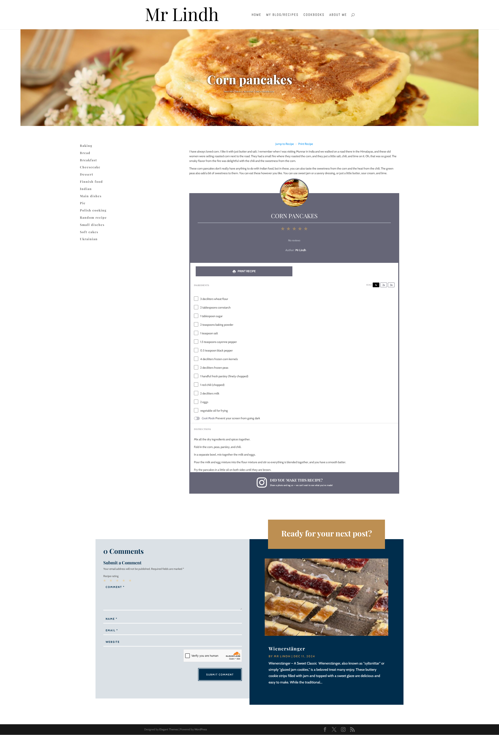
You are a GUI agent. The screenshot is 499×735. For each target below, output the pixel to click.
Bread (85, 153)
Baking (86, 146)
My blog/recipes (282, 15)
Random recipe (93, 217)
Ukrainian (89, 239)
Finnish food (91, 182)
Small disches (245, 91)
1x (376, 284)
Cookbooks (314, 15)
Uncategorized (265, 91)
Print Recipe (305, 144)
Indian (86, 189)
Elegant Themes (168, 729)
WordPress (200, 729)
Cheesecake (90, 167)
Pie (83, 203)
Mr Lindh (282, 656)
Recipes (229, 91)
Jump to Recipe (284, 144)
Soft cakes (89, 232)
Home (256, 15)
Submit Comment (220, 674)
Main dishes (91, 196)
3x (391, 284)
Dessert (86, 174)
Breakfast (88, 160)
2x (383, 284)
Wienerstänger (287, 648)
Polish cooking (93, 210)
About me (338, 15)
